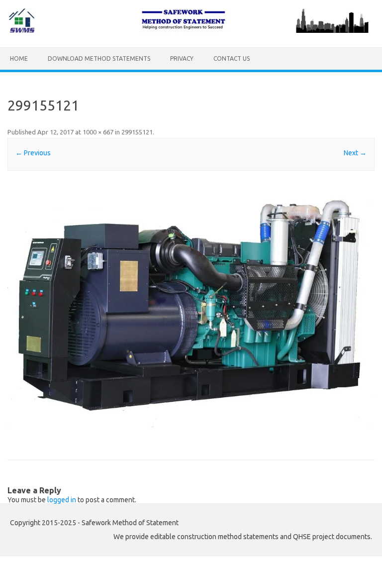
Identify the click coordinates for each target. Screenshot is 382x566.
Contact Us (231, 58)
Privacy (181, 58)
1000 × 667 (98, 131)
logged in (61, 500)
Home (19, 58)
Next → (355, 153)
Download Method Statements (99, 58)
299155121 (137, 131)
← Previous (33, 153)
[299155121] (190, 307)
